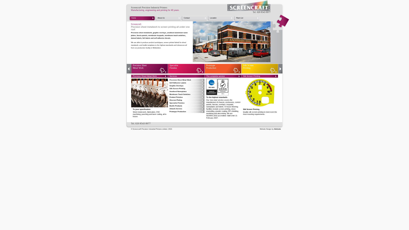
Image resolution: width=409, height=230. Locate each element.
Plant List (239, 18)
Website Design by (270, 129)
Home (133, 18)
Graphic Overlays (176, 86)
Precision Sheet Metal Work (140, 66)
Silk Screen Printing (177, 88)
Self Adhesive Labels (178, 83)
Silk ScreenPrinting (248, 66)
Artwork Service (176, 109)
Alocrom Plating (176, 100)
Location (213, 18)
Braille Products (176, 106)
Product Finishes (176, 97)
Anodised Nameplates (178, 91)
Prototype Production (211, 66)
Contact (187, 18)
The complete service (215, 76)
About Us (161, 18)
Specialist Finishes (174, 66)
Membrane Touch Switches (180, 94)
